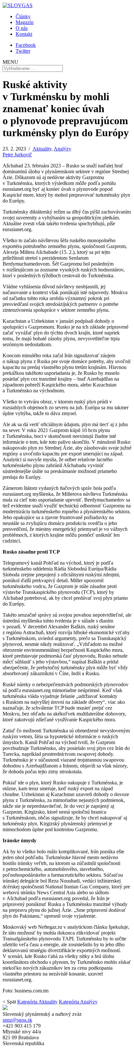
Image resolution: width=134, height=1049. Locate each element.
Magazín (25, 22)
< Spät (9, 1001)
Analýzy (62, 148)
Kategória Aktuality (37, 1001)
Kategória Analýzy (78, 1001)
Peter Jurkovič (17, 154)
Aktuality (42, 148)
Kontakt (24, 34)
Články (23, 16)
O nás (22, 28)
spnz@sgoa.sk (17, 1020)
